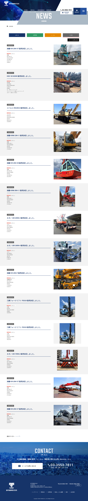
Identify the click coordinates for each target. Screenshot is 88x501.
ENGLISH (78, 485)
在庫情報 (50, 492)
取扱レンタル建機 (59, 492)
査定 (67, 492)
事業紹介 (43, 492)
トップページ (35, 492)
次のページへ (10, 436)
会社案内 (73, 492)
